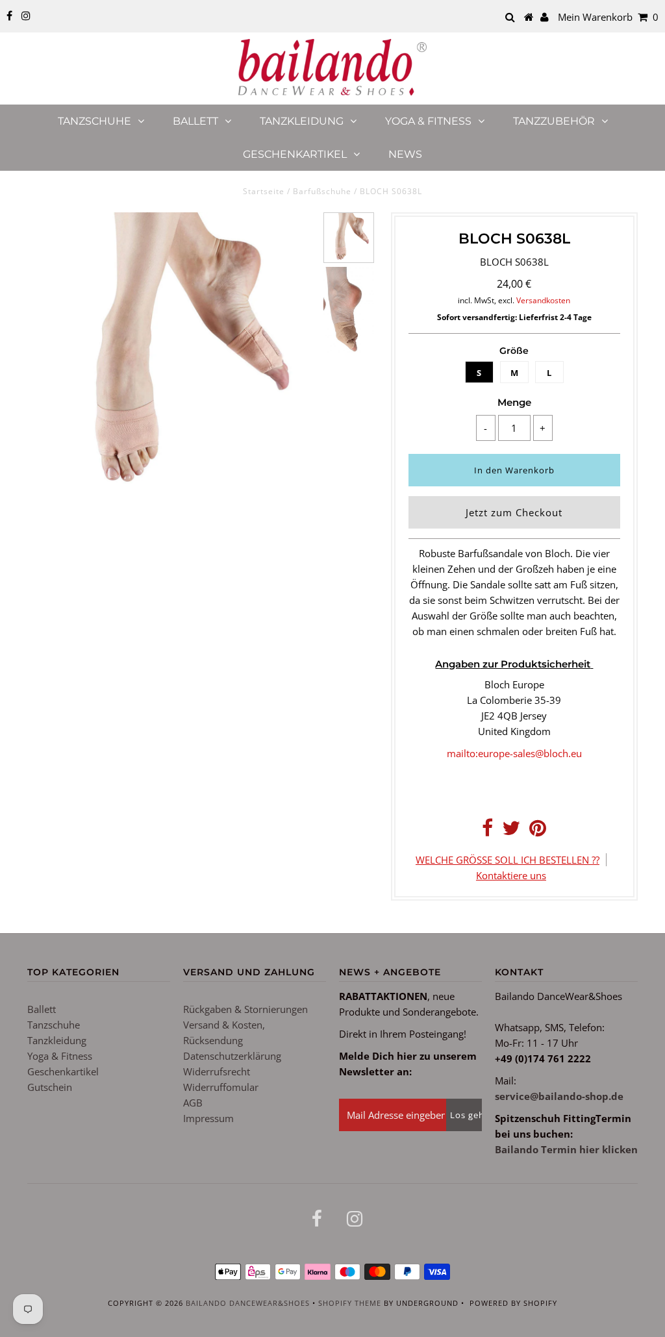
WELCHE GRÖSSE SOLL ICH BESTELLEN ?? (507, 859)
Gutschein (49, 1087)
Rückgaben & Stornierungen (245, 1009)
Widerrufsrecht (216, 1071)
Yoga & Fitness (428, 121)
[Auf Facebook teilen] (487, 831)
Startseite (263, 191)
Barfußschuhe (322, 191)
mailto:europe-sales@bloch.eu (514, 753)
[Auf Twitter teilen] (511, 831)
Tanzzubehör (554, 121)
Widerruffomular (220, 1087)
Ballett (195, 121)
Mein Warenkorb (608, 16)
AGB (193, 1102)
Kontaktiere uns (511, 875)
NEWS (405, 154)
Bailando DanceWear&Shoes (248, 1303)
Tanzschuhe (94, 121)
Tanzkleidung (302, 121)
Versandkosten (543, 300)
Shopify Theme (349, 1303)
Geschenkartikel (295, 154)
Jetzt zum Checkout (514, 512)
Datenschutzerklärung (232, 1055)
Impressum (208, 1118)
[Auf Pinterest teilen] (537, 831)
